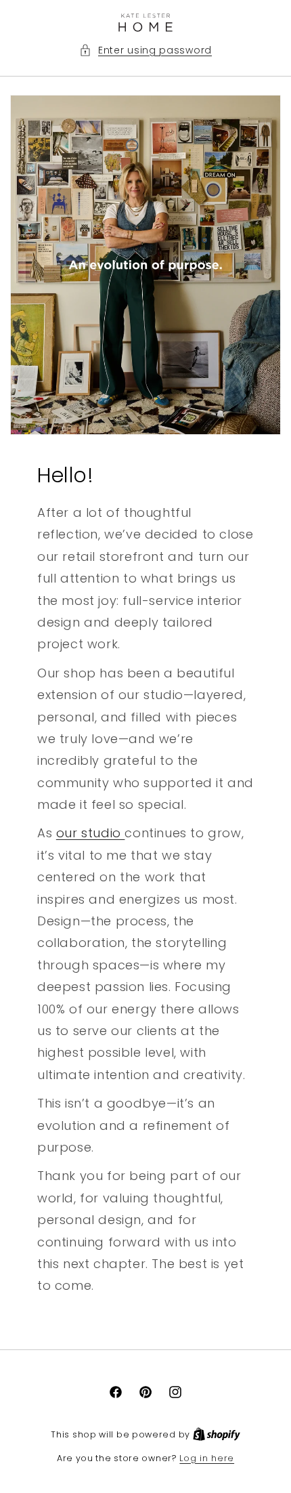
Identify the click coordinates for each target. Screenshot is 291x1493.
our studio (90, 832)
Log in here (206, 1458)
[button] (145, 50)
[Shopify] (216, 1434)
